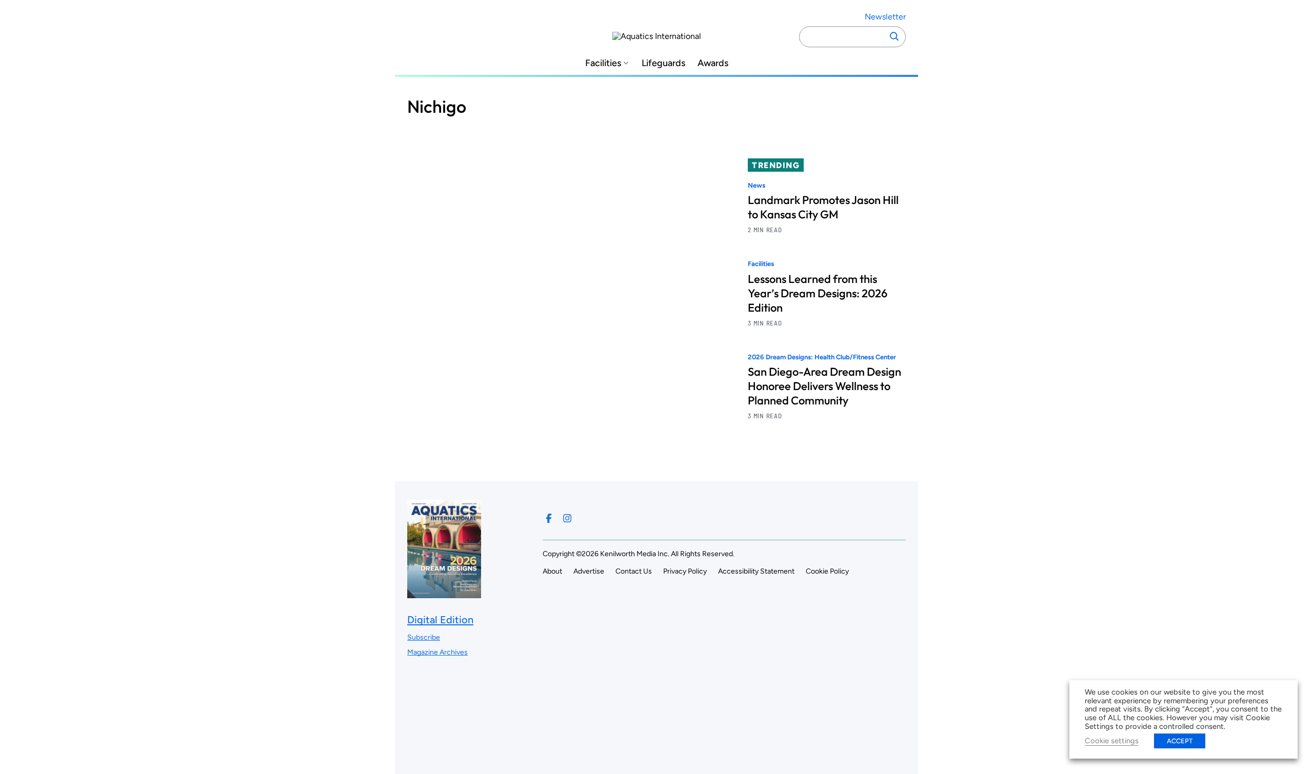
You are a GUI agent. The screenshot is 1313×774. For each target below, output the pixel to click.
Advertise (588, 571)
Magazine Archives (437, 652)
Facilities (603, 63)
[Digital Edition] (444, 593)
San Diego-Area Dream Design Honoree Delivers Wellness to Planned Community (824, 386)
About (552, 571)
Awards (713, 63)
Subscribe (423, 637)
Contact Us (633, 571)
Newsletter (885, 17)
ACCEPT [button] (1179, 741)
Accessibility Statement (756, 571)
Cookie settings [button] (1112, 740)
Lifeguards (663, 63)
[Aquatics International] (656, 36)
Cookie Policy (827, 571)
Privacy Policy (685, 571)
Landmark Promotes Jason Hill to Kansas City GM (823, 207)
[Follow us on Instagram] (567, 518)
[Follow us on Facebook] (549, 518)
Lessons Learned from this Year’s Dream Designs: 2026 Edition (817, 293)
